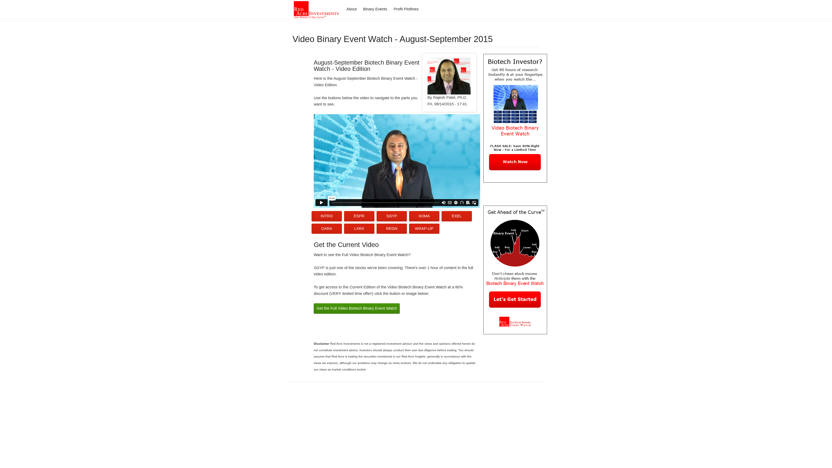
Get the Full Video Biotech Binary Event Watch (357, 308)
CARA (326, 228)
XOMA (424, 216)
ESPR (359, 216)
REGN (391, 228)
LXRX (359, 228)
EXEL (457, 216)
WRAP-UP (424, 228)
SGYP (391, 216)
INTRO (327, 216)
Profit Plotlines (406, 9)
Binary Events (375, 9)
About (351, 9)
